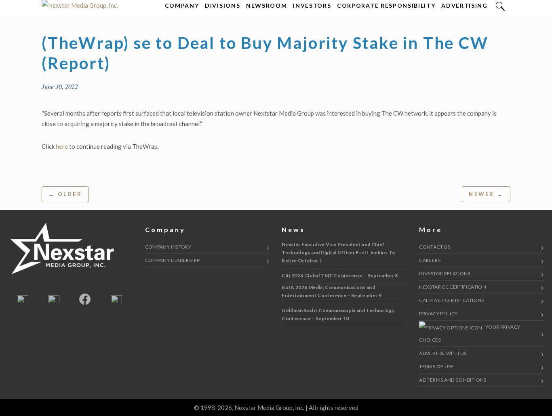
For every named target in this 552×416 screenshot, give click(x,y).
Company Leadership (172, 260)
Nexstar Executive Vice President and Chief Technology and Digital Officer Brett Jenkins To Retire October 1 (338, 252)
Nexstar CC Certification (452, 287)
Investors (312, 5)
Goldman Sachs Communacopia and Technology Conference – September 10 (338, 314)
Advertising (464, 5)
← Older (65, 194)
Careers (429, 260)
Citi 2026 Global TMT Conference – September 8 (340, 275)
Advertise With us (442, 353)
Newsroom (266, 5)
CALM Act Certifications (451, 300)
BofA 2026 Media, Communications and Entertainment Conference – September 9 (331, 291)
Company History (168, 247)
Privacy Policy (438, 313)
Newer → (486, 194)
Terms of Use (436, 366)
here (62, 146)
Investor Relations (444, 273)
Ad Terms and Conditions (452, 380)
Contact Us (434, 247)
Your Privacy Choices (469, 333)
